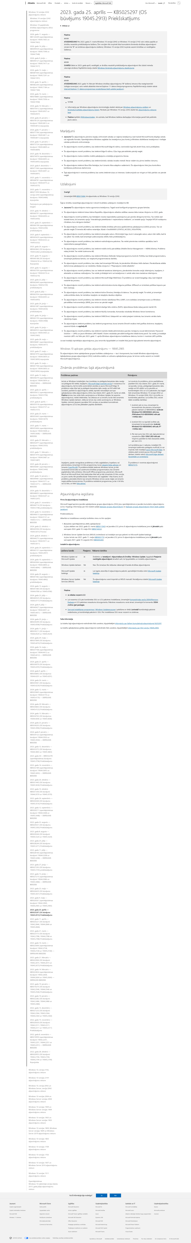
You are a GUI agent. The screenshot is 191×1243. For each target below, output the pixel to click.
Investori (156, 1214)
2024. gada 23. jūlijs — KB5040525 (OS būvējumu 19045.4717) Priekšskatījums (41, 598)
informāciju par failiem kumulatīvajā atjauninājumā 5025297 (138, 623)
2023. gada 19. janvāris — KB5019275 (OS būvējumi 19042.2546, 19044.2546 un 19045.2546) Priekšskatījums (41, 988)
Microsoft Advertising (101, 1224)
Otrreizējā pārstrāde (45, 1221)
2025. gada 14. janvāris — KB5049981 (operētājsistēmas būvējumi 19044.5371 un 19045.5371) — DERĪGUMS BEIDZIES (41, 481)
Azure (97, 1214)
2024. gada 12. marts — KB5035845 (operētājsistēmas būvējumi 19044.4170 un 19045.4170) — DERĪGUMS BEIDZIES (41, 694)
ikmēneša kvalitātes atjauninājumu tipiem (83, 110)
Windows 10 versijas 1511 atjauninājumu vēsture (39, 1174)
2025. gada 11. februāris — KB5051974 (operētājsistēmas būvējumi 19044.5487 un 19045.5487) (41, 456)
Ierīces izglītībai (72, 1210)
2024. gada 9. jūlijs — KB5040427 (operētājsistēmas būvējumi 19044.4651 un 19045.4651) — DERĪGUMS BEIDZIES (41, 609)
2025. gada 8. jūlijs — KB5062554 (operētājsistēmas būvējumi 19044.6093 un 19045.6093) (41, 295)
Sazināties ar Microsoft (96, 1239)
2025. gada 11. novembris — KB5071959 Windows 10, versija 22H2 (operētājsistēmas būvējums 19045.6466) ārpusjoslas (42, 194)
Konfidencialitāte (109, 1239)
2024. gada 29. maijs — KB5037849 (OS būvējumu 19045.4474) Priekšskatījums (41, 640)
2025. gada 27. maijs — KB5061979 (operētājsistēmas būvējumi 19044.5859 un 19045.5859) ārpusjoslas (41, 355)
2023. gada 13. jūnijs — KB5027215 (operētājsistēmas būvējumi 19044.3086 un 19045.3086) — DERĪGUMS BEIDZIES (41, 879)
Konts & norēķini (77, 3)
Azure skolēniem (72, 1231)
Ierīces (66, 3)
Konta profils (43, 1207)
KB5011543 (100, 526)
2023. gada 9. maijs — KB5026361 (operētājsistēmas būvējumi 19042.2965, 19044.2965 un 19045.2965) (41, 902)
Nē (115, 1195)
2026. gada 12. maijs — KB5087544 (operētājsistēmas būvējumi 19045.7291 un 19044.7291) (41, 74)
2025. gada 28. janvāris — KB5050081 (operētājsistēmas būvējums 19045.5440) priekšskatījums (41, 468)
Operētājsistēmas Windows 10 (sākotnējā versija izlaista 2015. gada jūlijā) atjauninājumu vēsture (43, 1185)
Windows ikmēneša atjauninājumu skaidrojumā (116, 68)
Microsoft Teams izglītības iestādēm (78, 1214)
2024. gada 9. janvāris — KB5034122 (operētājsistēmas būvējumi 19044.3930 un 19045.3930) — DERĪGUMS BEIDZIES (41, 737)
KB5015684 (80, 196)
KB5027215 (132, 465)
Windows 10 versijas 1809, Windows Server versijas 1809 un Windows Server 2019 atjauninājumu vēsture (43, 1131)
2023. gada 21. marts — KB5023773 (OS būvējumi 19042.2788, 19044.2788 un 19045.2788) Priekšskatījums (41, 935)
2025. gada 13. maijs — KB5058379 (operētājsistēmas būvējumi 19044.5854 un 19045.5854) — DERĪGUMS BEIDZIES (41, 380)
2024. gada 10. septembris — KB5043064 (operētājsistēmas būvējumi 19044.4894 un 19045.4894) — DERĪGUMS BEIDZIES (41, 564)
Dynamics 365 (99, 1217)
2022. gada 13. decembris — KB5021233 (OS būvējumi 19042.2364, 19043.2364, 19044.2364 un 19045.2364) (41, 1012)
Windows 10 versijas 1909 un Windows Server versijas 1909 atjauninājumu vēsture (40, 1109)
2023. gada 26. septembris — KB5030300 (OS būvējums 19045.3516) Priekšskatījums (41, 801)
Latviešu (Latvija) (17, 1238)
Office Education (72, 1221)
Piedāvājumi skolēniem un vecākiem (77, 1228)
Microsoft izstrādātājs (131, 1207)
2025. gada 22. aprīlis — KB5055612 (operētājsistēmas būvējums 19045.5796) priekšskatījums (41, 394)
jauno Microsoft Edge (154, 449)
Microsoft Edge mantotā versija (100, 383)
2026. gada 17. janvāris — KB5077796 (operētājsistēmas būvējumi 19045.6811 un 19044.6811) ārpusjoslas (41, 134)
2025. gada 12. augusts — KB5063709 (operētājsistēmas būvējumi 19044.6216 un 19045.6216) (41, 272)
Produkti (57, 3)
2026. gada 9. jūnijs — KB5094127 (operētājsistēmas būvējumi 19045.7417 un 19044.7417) (41, 62)
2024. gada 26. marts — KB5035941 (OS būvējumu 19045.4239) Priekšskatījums (41, 683)
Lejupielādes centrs (45, 1210)
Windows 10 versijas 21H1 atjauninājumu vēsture (39, 1079)
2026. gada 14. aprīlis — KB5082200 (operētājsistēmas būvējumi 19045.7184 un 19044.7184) (41, 86)
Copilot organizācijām (15, 1207)
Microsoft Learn (129, 1210)
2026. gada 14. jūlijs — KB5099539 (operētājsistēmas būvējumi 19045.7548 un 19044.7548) (41, 50)
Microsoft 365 (41, 3)
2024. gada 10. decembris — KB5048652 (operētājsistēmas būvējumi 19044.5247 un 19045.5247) (41, 494)
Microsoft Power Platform (132, 1224)
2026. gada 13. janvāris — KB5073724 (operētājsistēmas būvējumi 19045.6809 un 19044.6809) (41, 145)
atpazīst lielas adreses (110, 465)
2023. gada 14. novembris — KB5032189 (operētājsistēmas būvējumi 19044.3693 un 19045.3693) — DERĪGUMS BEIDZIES (41, 770)
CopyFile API (73, 467)
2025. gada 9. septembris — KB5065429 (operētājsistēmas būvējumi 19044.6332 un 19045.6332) (41, 238)
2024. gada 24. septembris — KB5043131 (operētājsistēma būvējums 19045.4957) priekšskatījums (41, 551)
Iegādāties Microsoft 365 (103, 3)
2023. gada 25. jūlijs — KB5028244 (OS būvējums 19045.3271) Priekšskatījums (41, 843)
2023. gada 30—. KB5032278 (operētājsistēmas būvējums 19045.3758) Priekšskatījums (41, 758)
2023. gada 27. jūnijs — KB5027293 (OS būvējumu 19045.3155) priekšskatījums (41, 867)
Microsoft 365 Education (74, 1217)
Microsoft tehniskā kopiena (132, 1217)
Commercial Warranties (46, 1224)
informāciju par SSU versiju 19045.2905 (143, 628)
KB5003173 (99, 537)
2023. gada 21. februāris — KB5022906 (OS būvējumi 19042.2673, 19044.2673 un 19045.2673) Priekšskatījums (41, 961)
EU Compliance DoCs (160, 1239)
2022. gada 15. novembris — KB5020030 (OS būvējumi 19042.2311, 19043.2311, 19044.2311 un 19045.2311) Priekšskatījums (41, 1025)
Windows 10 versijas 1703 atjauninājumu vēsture (39, 1155)
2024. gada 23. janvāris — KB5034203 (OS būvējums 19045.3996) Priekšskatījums (41, 725)
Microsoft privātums (159, 1210)
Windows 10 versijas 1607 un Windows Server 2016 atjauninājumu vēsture (43, 1165)
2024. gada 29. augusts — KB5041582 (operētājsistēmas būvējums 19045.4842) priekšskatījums (41, 578)
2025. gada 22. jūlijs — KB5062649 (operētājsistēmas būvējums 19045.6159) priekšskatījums (41, 283)
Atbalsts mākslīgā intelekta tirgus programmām (138, 1214)
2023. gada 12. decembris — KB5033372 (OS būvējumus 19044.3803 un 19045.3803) (41, 749)
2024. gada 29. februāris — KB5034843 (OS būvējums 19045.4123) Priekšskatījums (41, 707)
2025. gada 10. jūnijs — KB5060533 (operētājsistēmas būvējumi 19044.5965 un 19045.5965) (41, 331)
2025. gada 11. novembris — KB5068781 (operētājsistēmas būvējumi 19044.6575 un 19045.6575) (41, 181)
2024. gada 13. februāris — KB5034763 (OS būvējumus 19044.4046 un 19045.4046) (41, 716)
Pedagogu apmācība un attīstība (77, 1224)
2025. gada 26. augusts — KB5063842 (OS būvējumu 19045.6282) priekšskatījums (41, 249)
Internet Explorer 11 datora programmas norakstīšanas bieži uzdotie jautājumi (94, 89)
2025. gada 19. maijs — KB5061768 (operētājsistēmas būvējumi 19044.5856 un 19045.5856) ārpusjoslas (41, 367)
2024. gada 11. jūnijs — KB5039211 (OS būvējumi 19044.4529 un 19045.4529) (41, 631)
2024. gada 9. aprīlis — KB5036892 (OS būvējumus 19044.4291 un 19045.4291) (41, 673)
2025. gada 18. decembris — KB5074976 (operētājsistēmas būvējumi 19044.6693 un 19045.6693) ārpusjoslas (41, 157)
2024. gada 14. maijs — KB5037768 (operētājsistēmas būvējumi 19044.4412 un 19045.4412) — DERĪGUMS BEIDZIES (41, 652)
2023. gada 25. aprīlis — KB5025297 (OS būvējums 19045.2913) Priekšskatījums (41, 912)
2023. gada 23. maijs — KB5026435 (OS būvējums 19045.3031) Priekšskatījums (41, 891)
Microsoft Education (73, 1207)
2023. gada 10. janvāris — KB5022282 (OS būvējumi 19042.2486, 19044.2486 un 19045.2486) (41, 1000)
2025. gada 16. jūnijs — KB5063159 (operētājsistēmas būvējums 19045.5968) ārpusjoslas (41, 319)
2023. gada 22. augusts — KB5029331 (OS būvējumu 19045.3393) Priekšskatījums (41, 825)
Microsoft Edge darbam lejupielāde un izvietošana (146, 455)
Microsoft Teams (100, 1231)
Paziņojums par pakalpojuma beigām (41, 205)
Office (50, 3)
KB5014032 (96, 529)
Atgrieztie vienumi (44, 1214)
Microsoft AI (99, 1207)
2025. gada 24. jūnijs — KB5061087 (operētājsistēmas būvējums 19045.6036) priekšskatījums (41, 307)
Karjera (156, 1207)
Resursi (88, 3)
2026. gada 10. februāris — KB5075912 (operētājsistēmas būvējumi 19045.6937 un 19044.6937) (41, 110)
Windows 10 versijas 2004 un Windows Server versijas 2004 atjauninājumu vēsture (40, 1099)
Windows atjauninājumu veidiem (135, 107)
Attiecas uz (65, 26)
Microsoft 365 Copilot (101, 1228)
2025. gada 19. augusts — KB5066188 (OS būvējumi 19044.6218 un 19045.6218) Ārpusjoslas (41, 260)
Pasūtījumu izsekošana (46, 1217)
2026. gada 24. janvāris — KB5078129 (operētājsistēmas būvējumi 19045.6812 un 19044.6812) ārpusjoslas (41, 122)
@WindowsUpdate (87, 117)
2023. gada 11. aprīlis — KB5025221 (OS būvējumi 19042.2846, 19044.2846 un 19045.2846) (41, 923)
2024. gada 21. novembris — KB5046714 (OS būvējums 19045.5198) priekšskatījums (41, 505)
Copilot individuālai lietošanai (18, 1210)
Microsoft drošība (100, 1210)
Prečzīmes (135, 1239)
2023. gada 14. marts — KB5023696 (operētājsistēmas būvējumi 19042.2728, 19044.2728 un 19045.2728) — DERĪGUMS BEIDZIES (42, 948)
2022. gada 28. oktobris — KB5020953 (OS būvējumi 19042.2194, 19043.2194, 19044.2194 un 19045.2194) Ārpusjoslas (41, 1056)
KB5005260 (98, 540)
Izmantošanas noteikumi (123, 1239)
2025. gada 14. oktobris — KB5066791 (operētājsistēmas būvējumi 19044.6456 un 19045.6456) (41, 214)
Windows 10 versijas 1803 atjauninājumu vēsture (39, 1140)
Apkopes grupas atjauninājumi (111, 506)
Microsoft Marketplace (131, 1221)
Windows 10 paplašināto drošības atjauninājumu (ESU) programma (41, 27)
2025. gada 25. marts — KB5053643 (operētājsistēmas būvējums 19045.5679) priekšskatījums (41, 417)
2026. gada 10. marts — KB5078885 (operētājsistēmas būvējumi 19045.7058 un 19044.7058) (41, 98)
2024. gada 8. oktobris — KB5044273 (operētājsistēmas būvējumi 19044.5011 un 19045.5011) (41, 539)
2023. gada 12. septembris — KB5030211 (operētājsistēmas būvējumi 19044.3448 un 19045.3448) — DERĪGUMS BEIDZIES (41, 812)
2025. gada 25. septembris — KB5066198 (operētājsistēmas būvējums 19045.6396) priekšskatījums (41, 226)
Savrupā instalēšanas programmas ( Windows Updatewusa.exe (92, 609)
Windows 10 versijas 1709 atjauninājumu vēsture (39, 1148)
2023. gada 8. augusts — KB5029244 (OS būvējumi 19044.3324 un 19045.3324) (41, 834)
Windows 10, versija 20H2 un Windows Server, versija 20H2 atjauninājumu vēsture (40, 1088)
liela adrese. (81, 483)
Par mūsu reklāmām (146, 1239)
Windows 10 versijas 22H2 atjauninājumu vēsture (39, 13)
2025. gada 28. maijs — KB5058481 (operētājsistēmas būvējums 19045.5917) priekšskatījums (41, 343)
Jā (101, 1195)
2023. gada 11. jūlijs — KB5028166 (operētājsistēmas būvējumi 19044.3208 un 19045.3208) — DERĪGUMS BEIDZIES (41, 855)
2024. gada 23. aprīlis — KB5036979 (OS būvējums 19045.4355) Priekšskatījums (41, 664)
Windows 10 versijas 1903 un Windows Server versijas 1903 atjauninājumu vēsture (40, 1120)
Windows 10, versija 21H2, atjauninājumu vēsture (39, 1071)
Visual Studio (129, 1231)
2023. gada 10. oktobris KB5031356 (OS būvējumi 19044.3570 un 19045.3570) (41, 791)
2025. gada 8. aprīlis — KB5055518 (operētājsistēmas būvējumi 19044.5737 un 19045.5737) (41, 405)
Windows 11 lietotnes (15, 1217)
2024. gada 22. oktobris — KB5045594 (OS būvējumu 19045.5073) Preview (40, 529)
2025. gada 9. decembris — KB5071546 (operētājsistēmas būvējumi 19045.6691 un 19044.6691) (41, 169)
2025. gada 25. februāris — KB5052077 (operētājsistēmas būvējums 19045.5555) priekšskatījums (41, 444)
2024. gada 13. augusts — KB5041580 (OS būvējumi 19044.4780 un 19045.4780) (41, 588)
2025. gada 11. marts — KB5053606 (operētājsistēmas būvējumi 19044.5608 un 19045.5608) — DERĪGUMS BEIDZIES (41, 430)
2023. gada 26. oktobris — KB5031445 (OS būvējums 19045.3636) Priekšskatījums (41, 782)
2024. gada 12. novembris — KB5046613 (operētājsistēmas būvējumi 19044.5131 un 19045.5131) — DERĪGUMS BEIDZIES (41, 517)
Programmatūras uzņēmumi (132, 1228)
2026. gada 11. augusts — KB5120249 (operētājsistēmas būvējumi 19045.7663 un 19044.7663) (41, 38)
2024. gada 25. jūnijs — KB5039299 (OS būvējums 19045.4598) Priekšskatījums (41, 622)
